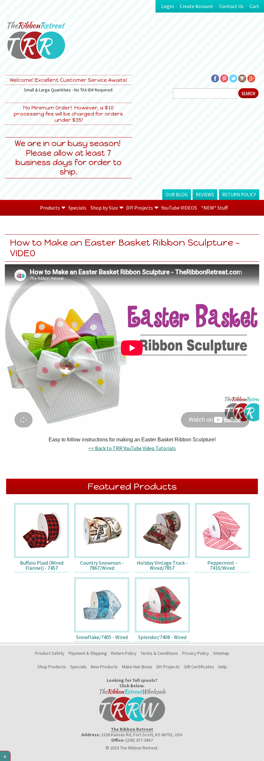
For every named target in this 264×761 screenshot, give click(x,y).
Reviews (205, 195)
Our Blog (176, 195)
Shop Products (51, 667)
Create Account (196, 6)
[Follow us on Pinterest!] (224, 78)
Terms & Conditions (159, 653)
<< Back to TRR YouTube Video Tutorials (132, 448)
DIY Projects (168, 667)
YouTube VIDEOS (179, 207)
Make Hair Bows (137, 667)
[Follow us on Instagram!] (242, 78)
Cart (254, 6)
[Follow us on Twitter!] (233, 78)
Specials (77, 207)
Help (222, 667)
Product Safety (49, 653)
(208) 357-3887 (139, 740)
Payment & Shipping (88, 653)
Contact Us (231, 6)
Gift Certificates (199, 667)
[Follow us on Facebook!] (215, 78)
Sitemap (221, 653)
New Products (104, 667)
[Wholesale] (132, 705)
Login (167, 6)
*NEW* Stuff (214, 207)
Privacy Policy (195, 653)
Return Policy (239, 195)
